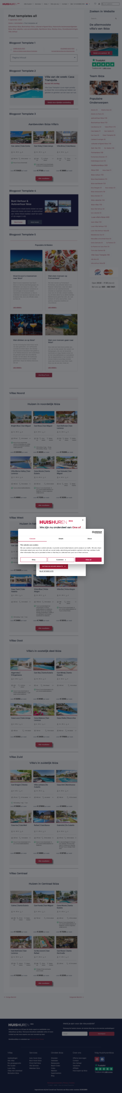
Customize (59, 559)
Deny (33, 559)
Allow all (88, 559)
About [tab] (89, 538)
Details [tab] (61, 538)
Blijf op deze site (46, 571)
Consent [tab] (32, 538)
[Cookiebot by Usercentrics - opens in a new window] (93, 532)
